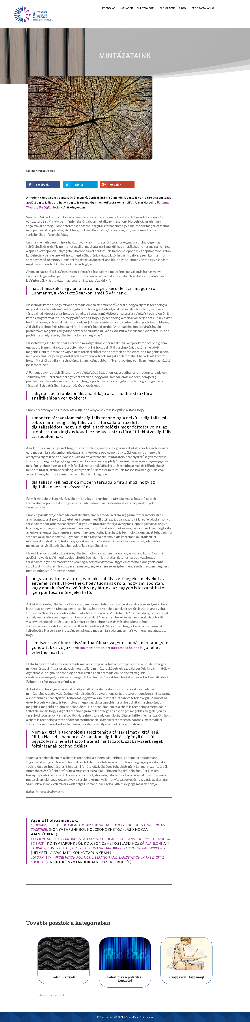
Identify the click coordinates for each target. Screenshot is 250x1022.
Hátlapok (126, 8)
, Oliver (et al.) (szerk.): (98, 848)
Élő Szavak (167, 8)
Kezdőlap (108, 8)
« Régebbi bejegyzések (51, 995)
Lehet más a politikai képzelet (125, 979)
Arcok (183, 8)
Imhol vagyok (63, 977)
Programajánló (202, 8)
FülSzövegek (146, 8)
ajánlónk (154, 843)
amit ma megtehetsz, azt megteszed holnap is (108, 648)
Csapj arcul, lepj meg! (186, 977)
